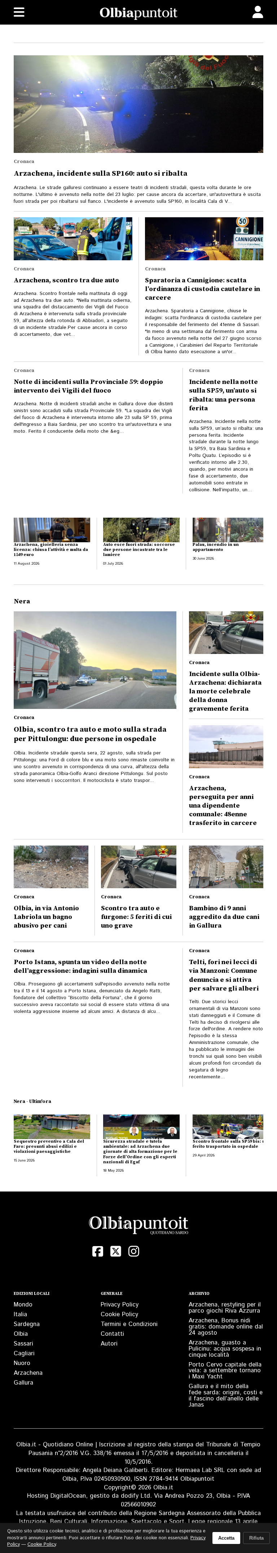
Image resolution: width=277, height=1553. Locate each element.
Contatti (112, 1334)
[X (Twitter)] (116, 1251)
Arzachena (28, 1373)
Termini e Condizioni (129, 1324)
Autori (109, 1343)
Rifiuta (256, 1538)
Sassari (23, 1343)
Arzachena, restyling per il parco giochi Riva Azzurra (225, 1307)
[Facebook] (98, 1251)
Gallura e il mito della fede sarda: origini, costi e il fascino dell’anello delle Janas (226, 1395)
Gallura (23, 1382)
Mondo (23, 1304)
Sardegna (27, 1324)
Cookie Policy (119, 1314)
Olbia (21, 1334)
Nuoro (22, 1363)
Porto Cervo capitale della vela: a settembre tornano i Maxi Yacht (225, 1370)
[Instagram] (134, 1251)
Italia (20, 1314)
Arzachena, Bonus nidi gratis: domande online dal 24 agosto (226, 1326)
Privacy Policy (119, 1304)
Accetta (226, 1538)
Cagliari (24, 1353)
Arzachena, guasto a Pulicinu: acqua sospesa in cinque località (225, 1348)
